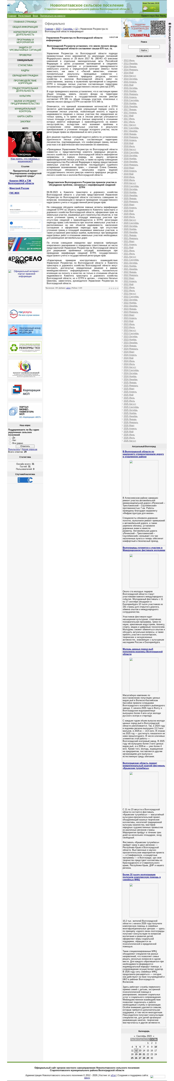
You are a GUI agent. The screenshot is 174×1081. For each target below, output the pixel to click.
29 (148, 1058)
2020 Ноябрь (130, 229)
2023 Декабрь (131, 342)
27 (140, 1058)
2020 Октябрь (131, 226)
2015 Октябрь (131, 88)
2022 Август (130, 293)
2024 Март (129, 352)
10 (155, 1047)
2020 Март (129, 204)
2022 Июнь (129, 287)
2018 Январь (130, 134)
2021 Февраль (131, 238)
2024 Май (128, 358)
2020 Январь (130, 198)
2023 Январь (130, 309)
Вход (35, 15)
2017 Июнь (129, 118)
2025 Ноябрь (130, 413)
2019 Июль (129, 180)
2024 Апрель (130, 355)
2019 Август (130, 183)
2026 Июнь (129, 434)
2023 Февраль (131, 312)
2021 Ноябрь (130, 266)
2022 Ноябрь (130, 302)
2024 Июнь (129, 361)
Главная (12, 15)
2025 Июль (129, 401)
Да (13, 437)
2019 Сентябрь (131, 186)
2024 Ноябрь (130, 376)
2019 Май (128, 174)
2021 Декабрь (131, 269)
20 (140, 1054)
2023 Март (129, 315)
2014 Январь (130, 66)
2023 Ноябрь (130, 339)
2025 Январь (130, 382)
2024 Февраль (131, 348)
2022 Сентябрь (131, 296)
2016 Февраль (131, 94)
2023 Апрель (130, 318)
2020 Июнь (129, 214)
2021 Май (128, 247)
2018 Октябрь (131, 155)
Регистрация (24, 15)
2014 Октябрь (131, 79)
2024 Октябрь (131, 373)
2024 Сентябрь (131, 370)
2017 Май (128, 115)
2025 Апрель (130, 391)
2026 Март (129, 425)
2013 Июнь (129, 60)
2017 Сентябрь (131, 128)
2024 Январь (130, 345)
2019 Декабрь (131, 195)
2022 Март (129, 278)
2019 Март (129, 168)
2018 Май (128, 143)
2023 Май (128, 321)
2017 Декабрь (131, 131)
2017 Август (130, 125)
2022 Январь (130, 272)
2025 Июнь (129, 398)
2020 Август (130, 220)
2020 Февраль (131, 201)
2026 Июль (129, 437)
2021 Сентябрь (131, 260)
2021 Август (130, 256)
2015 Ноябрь (130, 91)
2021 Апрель (130, 244)
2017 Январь (130, 109)
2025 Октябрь (131, 410)
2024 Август (130, 367)
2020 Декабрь (131, 232)
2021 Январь (130, 235)
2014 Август (130, 75)
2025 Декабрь (131, 416)
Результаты (14, 449)
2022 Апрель (130, 281)
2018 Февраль (131, 137)
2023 (58, 29)
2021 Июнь (129, 250)
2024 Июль (129, 364)
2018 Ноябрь (130, 158)
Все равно (17, 443)
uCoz (113, 1075)
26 (136, 1058)
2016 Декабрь (131, 106)
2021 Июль (129, 253)
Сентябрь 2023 (144, 1036)
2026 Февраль (131, 422)
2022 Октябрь (131, 299)
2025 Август (130, 404)
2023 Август (130, 330)
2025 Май (128, 395)
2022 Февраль (131, 275)
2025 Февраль (131, 385)
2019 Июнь (129, 177)
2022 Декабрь (131, 306)
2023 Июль (129, 327)
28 (144, 1058)
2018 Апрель (130, 140)
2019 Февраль (131, 164)
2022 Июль (129, 290)
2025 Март (129, 388)
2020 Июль (129, 217)
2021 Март (129, 241)
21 (144, 1054)
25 (132, 1058)
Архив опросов (29, 449)
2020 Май (128, 210)
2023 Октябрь (131, 336)
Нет (14, 440)
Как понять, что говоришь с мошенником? (25, 160)
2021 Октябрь (131, 263)
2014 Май (128, 72)
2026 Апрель (130, 428)
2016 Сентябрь (131, 100)
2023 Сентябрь (131, 333)
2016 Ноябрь (130, 103)
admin (68, 288)
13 (140, 1050)
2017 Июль (129, 121)
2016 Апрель (130, 97)
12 (76, 29)
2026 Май (128, 431)
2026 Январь (130, 419)
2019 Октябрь (131, 189)
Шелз (87, 1078)
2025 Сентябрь (131, 407)
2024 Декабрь (131, 379)
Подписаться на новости (52, 15)
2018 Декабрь (131, 161)
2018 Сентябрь (131, 152)
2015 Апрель (130, 82)
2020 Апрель (130, 207)
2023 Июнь (129, 324)
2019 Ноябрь (130, 192)
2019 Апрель (130, 171)
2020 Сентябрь (131, 223)
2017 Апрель (130, 112)
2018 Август (130, 149)
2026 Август (130, 441)
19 (136, 1054)
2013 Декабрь (131, 63)
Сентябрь (68, 29)
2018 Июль (129, 146)
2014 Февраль (131, 69)
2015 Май (128, 85)
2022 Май (128, 284)
